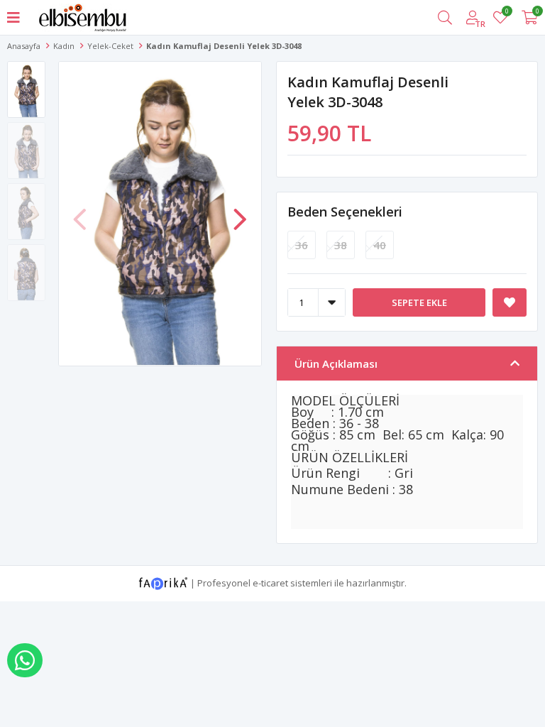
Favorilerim (506, 13)
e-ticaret (270, 582)
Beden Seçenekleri (344, 211)
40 (379, 245)
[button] (240, 212)
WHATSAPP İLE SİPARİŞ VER (25, 660)
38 (340, 245)
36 (301, 245)
